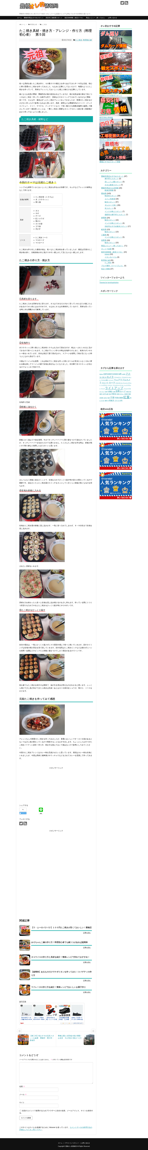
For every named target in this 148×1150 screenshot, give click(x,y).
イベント (111, 380)
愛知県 (103, 193)
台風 (114, 391)
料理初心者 (87, 40)
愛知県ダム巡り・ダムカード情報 (112, 51)
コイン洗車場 (110, 199)
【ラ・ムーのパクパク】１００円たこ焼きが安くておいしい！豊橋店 (61, 927)
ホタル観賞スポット (112, 185)
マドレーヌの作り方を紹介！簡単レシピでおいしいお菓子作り (58, 987)
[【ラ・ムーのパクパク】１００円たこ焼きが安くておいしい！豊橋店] (24, 930)
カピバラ (105, 383)
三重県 (103, 235)
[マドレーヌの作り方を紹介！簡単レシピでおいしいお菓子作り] (24, 990)
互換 (106, 391)
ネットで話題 (106, 249)
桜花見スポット (111, 196)
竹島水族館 (119, 398)
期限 (129, 394)
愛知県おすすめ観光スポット (110, 73)
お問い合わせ (112, 18)
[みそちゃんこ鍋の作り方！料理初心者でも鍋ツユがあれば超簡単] (24, 945)
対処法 (113, 394)
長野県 (103, 240)
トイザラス (104, 385)
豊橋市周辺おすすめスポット (34, 18)
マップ (103, 388)
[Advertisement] (37, 784)
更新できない (120, 394)
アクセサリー (117, 377)
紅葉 (126, 397)
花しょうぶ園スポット (113, 182)
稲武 (108, 397)
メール (23, 1094)
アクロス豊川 (104, 380)
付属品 (109, 391)
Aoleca (101, 374)
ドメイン (109, 385)
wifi (119, 374)
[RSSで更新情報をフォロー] (126, 3)
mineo (107, 254)
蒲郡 (106, 400)
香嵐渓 (111, 400)
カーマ (112, 382)
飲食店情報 (109, 190)
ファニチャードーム (118, 385)
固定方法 (128, 391)
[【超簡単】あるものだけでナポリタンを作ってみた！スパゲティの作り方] (24, 974)
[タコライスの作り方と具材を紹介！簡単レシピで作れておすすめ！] (24, 960)
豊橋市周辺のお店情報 (110, 188)
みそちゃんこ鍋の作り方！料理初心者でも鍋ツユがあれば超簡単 (59, 942)
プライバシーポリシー (72, 1143)
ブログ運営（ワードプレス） (112, 266)
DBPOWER (107, 374)
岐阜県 (103, 229)
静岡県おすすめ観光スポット (110, 95)
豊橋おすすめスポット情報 (109, 162)
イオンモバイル (111, 257)
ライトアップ (114, 388)
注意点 (105, 397)
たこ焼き (78, 40)
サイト (21, 1102)
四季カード (121, 391)
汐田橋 (101, 397)
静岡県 (103, 218)
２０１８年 (118, 400)
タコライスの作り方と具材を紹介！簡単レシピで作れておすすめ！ (60, 957)
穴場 (112, 397)
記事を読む (87, 933)
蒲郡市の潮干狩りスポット (115, 215)
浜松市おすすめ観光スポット (116, 226)
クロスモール (119, 383)
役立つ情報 (105, 269)
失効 (110, 394)
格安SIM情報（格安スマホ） (74, 18)
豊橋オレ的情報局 (71, 1146)
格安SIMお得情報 (106, 118)
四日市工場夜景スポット (54, 18)
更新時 (126, 394)
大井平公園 (105, 394)
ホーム (19, 18)
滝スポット (109, 208)
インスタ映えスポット (113, 211)
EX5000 (115, 374)
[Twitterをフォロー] (122, 3)
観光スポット (110, 202)
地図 (100, 394)
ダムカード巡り (111, 205)
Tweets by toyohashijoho (109, 282)
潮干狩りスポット (112, 179)
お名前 (123, 374)
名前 (22, 1086)
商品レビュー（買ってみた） (96, 18)
